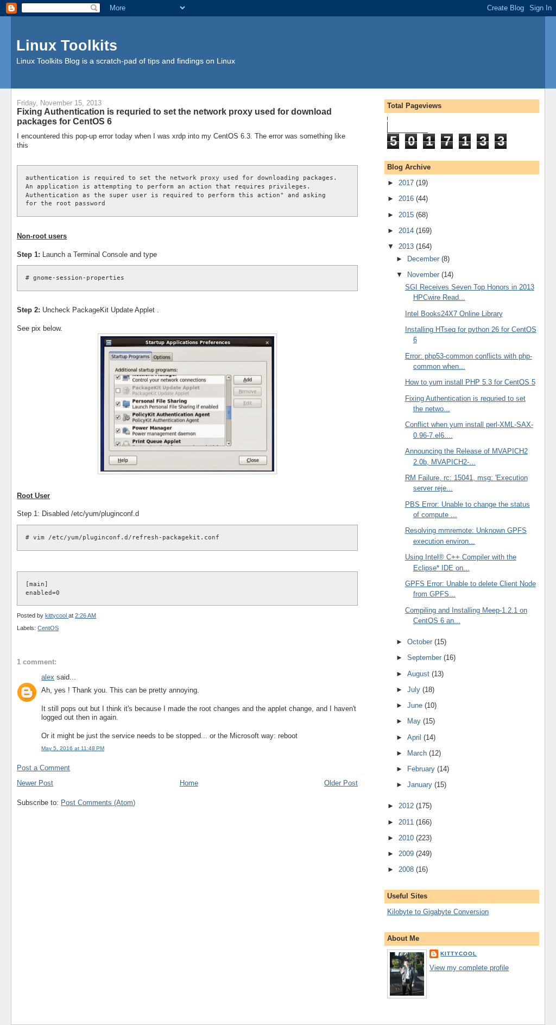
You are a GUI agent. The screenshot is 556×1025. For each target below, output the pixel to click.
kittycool (458, 954)
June (416, 705)
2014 (407, 231)
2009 (407, 854)
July (414, 690)
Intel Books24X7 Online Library (454, 314)
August (419, 674)
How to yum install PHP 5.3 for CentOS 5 (470, 382)
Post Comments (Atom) (98, 802)
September (425, 657)
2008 (407, 869)
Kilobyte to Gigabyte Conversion (438, 912)
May (415, 721)
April (415, 737)
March (418, 753)
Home (189, 783)
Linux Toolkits (66, 45)
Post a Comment (43, 768)
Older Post (341, 783)
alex (47, 677)
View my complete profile (469, 968)
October (420, 642)
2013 (407, 246)
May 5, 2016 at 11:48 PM (72, 748)
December (424, 259)
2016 (407, 198)
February (422, 769)
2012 (407, 806)
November (424, 275)
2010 (407, 838)
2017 (407, 183)
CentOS (48, 628)
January (420, 785)
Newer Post (35, 783)
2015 (407, 215)
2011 (407, 822)
